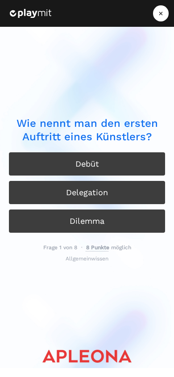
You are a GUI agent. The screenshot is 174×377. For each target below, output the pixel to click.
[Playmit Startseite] (30, 13)
